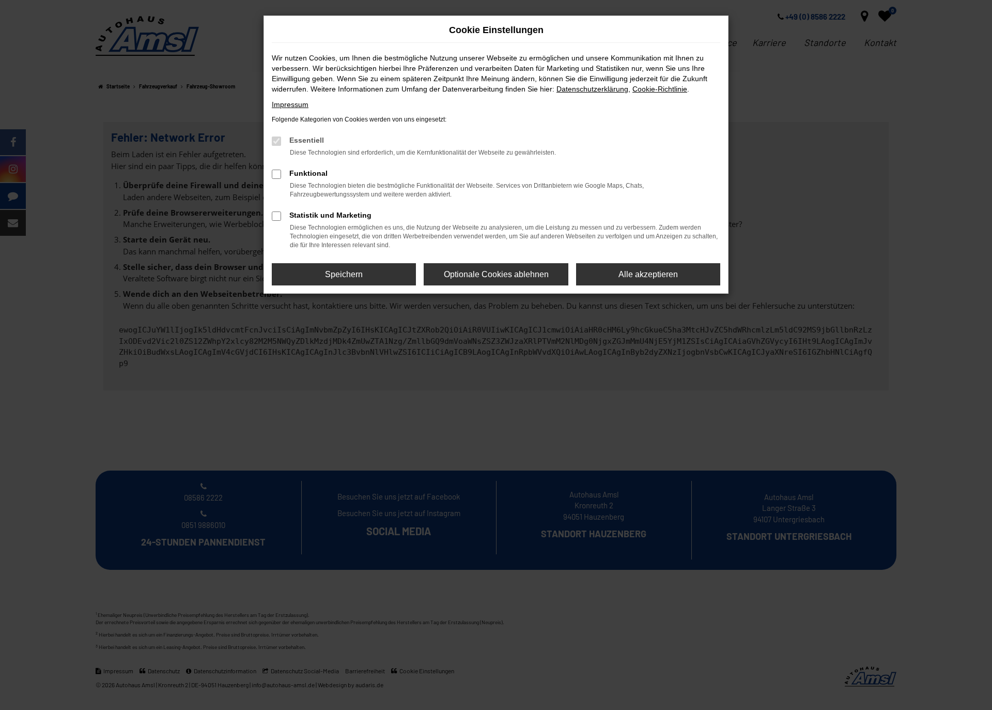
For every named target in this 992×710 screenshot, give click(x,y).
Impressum (290, 104)
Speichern (344, 274)
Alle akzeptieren (648, 274)
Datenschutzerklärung (592, 89)
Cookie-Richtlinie (659, 89)
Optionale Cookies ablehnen (496, 274)
